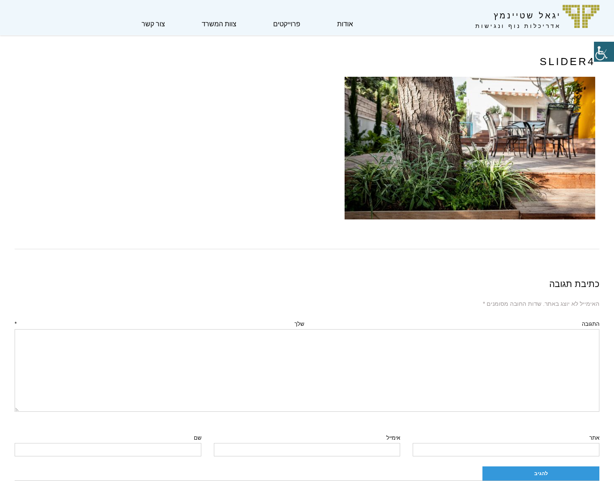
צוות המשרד (219, 24)
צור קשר (153, 24)
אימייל (393, 438)
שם (197, 438)
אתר (594, 438)
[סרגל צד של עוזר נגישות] (604, 52)
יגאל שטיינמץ (527, 15)
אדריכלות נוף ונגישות (518, 26)
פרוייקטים (286, 24)
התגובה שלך (307, 324)
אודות (345, 24)
